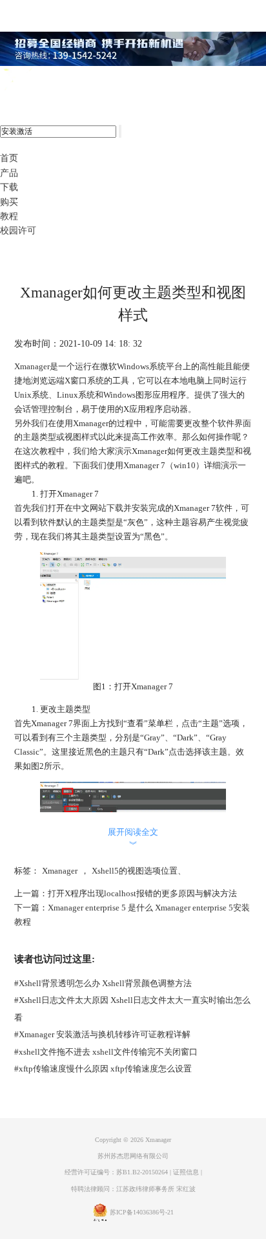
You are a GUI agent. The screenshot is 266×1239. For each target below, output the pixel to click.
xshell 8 (63, 80)
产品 (9, 173)
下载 (9, 187)
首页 (9, 158)
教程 (9, 216)
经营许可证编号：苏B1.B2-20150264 (116, 1172)
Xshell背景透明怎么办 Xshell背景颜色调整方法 (103, 983)
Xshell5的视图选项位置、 (139, 871)
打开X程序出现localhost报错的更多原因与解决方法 (142, 893)
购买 (9, 202)
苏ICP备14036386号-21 (142, 1212)
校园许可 (18, 230)
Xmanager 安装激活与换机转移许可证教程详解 (102, 1034)
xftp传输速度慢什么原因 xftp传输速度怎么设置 (103, 1068)
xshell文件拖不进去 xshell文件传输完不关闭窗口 (106, 1052)
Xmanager (32, 366)
